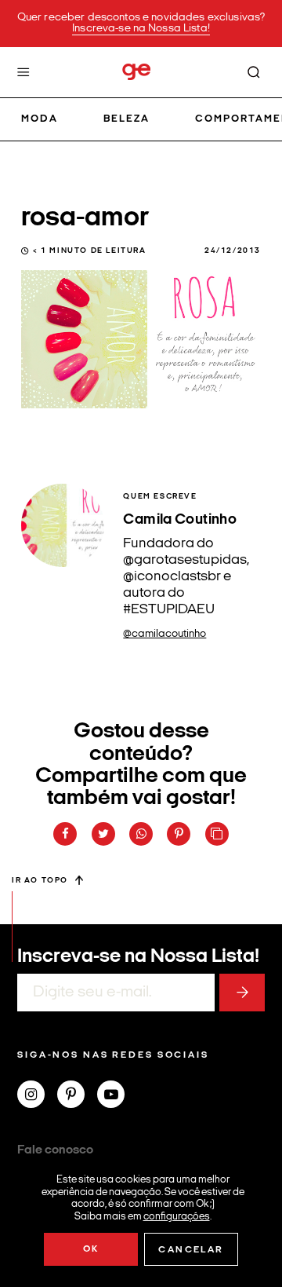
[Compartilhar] (65, 834)
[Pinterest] (77, 1096)
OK (91, 1249)
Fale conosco (55, 1150)
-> (242, 992)
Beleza (126, 119)
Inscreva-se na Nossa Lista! (141, 29)
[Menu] (23, 72)
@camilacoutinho (164, 634)
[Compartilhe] (217, 834)
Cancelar (190, 1250)
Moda (39, 119)
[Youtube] (117, 1096)
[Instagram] (37, 1096)
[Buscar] (254, 72)
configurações (176, 1216)
